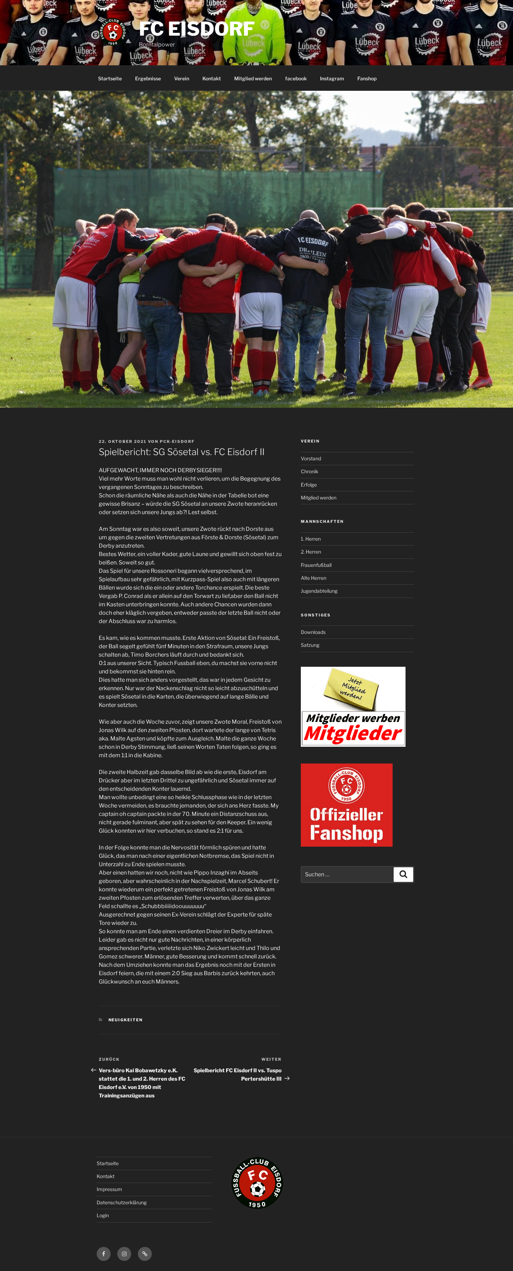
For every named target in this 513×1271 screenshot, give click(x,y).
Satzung (310, 645)
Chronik (309, 471)
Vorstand (311, 458)
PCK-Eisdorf (177, 441)
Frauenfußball (316, 565)
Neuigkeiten (126, 1019)
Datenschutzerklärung (122, 1202)
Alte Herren (313, 578)
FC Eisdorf (197, 28)
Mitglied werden (253, 78)
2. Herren (311, 552)
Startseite (110, 78)
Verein (181, 78)
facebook (296, 78)
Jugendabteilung (319, 591)
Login (103, 1215)
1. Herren (311, 539)
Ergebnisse (148, 78)
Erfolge (309, 485)
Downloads (313, 632)
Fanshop (367, 78)
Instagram (332, 78)
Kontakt (211, 78)
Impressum (109, 1189)
